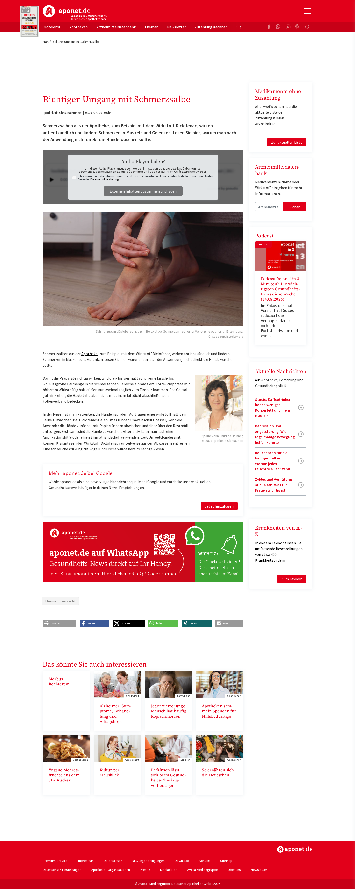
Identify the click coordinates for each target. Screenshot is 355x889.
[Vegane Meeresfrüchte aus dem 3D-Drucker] (66, 748)
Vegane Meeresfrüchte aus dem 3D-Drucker (64, 775)
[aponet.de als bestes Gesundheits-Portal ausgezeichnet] (29, 21)
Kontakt (204, 861)
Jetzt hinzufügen (219, 506)
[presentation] (240, 27)
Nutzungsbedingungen (148, 861)
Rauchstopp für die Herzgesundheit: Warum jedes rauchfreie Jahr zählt (273, 460)
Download (182, 861)
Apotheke (89, 353)
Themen (151, 26)
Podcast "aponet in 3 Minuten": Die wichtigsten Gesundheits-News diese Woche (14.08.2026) (280, 289)
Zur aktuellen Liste (286, 142)
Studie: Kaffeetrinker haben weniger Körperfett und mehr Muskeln (273, 407)
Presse (145, 869)
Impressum (86, 861)
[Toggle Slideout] (307, 11)
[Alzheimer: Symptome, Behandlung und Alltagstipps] (117, 683)
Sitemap (226, 861)
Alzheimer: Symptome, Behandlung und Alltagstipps (115, 713)
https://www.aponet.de (294, 849)
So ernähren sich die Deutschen (218, 772)
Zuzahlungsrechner (211, 26)
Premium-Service (55, 861)
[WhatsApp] (278, 27)
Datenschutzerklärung (104, 179)
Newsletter (176, 26)
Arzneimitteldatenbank (116, 26)
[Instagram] (288, 27)
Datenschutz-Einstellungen (62, 869)
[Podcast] (298, 27)
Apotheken (78, 26)
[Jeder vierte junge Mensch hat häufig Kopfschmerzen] (168, 683)
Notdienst (52, 26)
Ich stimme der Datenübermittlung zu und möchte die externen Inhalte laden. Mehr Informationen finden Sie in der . (145, 178)
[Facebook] (269, 27)
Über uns (234, 869)
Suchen (294, 206)
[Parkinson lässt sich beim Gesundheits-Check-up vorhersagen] (168, 748)
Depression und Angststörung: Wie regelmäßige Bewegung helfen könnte (275, 433)
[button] (59, 623)
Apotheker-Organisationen (110, 869)
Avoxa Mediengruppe (202, 869)
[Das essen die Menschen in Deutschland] (219, 748)
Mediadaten (168, 869)
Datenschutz (113, 861)
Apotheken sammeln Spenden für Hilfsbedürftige (219, 711)
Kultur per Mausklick (110, 772)
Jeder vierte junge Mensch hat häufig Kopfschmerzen (168, 711)
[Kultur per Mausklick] (117, 748)
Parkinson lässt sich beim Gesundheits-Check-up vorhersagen (168, 777)
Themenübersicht (60, 601)
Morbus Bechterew (59, 681)
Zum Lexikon (291, 578)
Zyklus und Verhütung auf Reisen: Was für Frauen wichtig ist (273, 485)
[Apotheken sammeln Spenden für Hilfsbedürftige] (219, 683)
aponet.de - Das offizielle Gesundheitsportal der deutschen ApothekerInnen (75, 13)
